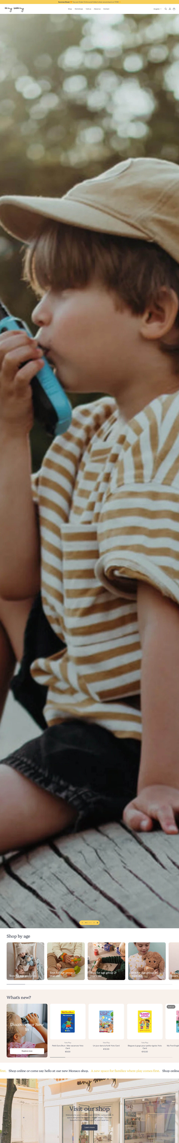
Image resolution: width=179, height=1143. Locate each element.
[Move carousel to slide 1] (85, 923)
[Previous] (9, 961)
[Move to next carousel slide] (94, 922)
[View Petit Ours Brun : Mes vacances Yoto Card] (68, 1021)
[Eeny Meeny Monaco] (14, 9)
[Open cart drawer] (174, 9)
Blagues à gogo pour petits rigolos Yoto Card (145, 1046)
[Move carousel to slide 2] (88, 923)
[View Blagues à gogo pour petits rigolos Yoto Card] (145, 1021)
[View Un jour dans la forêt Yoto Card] (106, 1021)
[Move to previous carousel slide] (82, 922)
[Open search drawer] (166, 9)
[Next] (169, 961)
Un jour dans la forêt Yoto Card (106, 1045)
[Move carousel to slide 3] (91, 923)
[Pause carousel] (97, 922)
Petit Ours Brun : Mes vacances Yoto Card (67, 1046)
